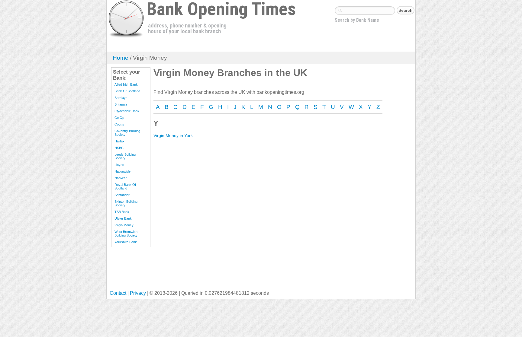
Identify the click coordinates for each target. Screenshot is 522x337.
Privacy (138, 293)
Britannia (120, 104)
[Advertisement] (220, 269)
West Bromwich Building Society (125, 233)
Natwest (120, 178)
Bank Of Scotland (127, 91)
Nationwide (122, 171)
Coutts (119, 124)
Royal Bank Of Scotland (125, 186)
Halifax (119, 141)
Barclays (120, 98)
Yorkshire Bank (125, 242)
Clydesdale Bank (126, 111)
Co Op (119, 117)
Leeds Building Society (125, 156)
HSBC (119, 148)
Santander (122, 195)
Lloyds (119, 165)
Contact (118, 293)
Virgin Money (124, 225)
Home (120, 58)
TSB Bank (121, 212)
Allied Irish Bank (126, 84)
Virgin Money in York (173, 135)
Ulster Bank (123, 218)
